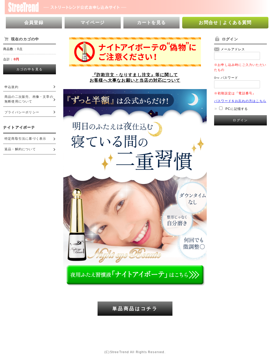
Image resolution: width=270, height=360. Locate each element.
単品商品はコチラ (135, 308)
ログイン (240, 120)
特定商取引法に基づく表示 (25, 138)
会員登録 (34, 22)
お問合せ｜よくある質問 (225, 22)
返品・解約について (20, 149)
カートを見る (151, 22)
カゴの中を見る (29, 69)
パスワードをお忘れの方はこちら (240, 101)
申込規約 (11, 87)
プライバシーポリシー (21, 112)
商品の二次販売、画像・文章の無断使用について (28, 99)
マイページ (93, 22)
